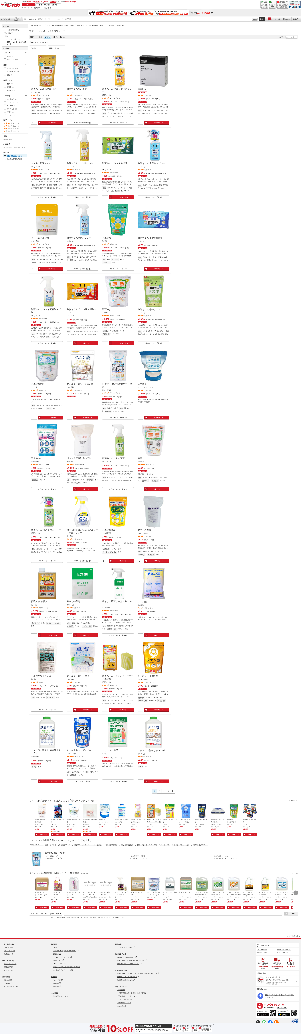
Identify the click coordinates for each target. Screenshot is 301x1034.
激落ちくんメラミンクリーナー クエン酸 (117, 677)
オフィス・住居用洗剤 (90, 25)
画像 (48, 37)
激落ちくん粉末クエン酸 (43, 89)
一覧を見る (85, 873)
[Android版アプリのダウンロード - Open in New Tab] (288, 1014)
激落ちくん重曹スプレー (79, 238)
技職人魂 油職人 (39, 601)
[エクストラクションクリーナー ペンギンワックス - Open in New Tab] (266, 884)
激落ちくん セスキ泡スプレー (46, 529)
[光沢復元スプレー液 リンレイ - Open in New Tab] (74, 884)
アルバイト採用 (58, 980)
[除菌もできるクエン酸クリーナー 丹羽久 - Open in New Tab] (138, 811)
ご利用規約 (121, 990)
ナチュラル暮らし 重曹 (78, 676)
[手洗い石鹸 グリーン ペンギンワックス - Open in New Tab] (186, 884)
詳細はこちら (119, 917)
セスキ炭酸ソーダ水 (221, 856)
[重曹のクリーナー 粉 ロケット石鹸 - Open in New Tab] (202, 811)
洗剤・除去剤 (69, 25)
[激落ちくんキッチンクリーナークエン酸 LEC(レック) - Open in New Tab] (154, 811)
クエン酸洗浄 (38, 384)
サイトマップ (121, 1006)
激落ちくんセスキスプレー (115, 458)
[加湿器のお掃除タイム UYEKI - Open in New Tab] (58, 811)
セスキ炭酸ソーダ (51, 856)
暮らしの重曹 (73, 601)
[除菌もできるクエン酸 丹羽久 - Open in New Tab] (170, 811)
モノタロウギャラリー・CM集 (63, 970)
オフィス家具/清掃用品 (55, 25)
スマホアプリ (8, 983)
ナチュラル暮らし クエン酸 (151, 750)
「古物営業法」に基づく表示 (127, 996)
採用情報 (54, 977)
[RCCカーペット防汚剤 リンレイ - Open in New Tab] (170, 884)
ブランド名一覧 (9, 951)
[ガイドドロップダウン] (282, 6)
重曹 (140, 458)
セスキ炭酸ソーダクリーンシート (225, 858)
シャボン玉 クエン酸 (148, 676)
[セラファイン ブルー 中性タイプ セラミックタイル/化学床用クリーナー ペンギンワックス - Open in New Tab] (282, 884)
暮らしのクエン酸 (40, 238)
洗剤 (78, 25)
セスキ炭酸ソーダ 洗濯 (137, 856)
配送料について (262, 952)
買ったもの (286, 19)
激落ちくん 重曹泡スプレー (151, 163)
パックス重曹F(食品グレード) (81, 458)
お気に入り (296, 19)
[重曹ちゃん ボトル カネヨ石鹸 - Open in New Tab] (122, 811)
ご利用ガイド (264, 945)
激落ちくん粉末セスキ (149, 309)
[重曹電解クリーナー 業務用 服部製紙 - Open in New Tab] (90, 811)
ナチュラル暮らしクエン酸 (80, 384)
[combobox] (144, 19)
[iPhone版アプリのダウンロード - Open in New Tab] (266, 1014)
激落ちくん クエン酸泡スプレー (117, 90)
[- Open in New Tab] (263, 963)
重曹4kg (106, 309)
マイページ (26, 8)
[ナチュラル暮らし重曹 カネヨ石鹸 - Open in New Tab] (74, 811)
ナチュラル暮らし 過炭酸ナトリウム (46, 751)
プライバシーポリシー (125, 999)
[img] (11, 4)
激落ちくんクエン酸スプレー (81, 163)
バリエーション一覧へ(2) (82, 123)
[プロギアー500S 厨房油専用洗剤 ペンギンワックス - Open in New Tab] (218, 884)
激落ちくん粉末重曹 (77, 89)
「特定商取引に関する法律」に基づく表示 (131, 993)
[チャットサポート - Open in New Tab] (272, 5)
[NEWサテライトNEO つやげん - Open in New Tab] (138, 884)
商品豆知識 (8, 980)
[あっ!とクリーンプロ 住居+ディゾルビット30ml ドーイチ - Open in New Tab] (122, 884)
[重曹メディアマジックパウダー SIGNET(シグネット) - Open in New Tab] (218, 811)
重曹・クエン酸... (29, 19)
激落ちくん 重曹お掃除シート (152, 238)
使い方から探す (9, 970)
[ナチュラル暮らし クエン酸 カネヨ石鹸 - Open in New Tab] (42, 811)
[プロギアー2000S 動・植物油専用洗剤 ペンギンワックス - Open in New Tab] (234, 884)
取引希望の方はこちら (60, 996)
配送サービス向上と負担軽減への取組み (66, 967)
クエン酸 (106, 238)
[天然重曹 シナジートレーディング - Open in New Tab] (106, 811)
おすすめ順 (290, 37)
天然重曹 (142, 384)
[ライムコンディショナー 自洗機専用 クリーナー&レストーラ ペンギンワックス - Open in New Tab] (202, 884)
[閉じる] (95, 35)
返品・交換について (284, 952)
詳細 (254, 19)
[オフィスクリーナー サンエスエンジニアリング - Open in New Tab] (42, 884)
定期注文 (37, 8)
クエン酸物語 (109, 529)
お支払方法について (284, 950)
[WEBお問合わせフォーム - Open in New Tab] (264, 5)
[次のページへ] (295, 892)
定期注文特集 (8, 967)
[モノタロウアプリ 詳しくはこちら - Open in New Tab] (277, 1006)
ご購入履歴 (47, 8)
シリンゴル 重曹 (110, 750)
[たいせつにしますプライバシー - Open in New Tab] (295, 1023)
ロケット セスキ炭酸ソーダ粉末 (117, 385)
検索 (262, 19)
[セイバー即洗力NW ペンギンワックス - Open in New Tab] (154, 884)
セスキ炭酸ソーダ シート (138, 858)
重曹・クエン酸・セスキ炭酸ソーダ (112, 25)
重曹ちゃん (36, 458)
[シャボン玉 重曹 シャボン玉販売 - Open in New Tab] (186, 811)
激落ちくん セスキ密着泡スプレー (46, 311)
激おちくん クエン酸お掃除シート (81, 311)
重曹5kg (142, 89)
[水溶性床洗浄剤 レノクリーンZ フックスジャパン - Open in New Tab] (106, 884)
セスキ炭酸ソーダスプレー (80, 750)
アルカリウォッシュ (41, 676)
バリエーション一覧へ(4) (82, 197)
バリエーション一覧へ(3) (46, 710)
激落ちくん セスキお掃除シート (117, 164)
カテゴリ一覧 (8, 947)
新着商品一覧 (8, 954)
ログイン (28, 4)
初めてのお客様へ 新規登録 (49, 5)
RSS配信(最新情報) (11, 986)
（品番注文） (17, 19)
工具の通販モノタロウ (37, 25)
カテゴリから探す (6, 19)
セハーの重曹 (144, 530)
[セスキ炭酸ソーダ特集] (36, 865)
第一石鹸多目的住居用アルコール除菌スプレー (82, 531)
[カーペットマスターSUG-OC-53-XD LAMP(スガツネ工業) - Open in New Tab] (90, 884)
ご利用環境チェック (124, 1003)
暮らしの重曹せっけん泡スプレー (117, 603)
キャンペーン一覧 (10, 964)
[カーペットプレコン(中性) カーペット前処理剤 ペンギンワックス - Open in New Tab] (250, 884)
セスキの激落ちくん (41, 163)
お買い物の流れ (262, 950)
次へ (169, 791)
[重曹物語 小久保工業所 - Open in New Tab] (234, 811)
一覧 (56, 37)
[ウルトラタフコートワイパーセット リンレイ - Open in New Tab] (58, 884)
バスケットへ (52, 123)
